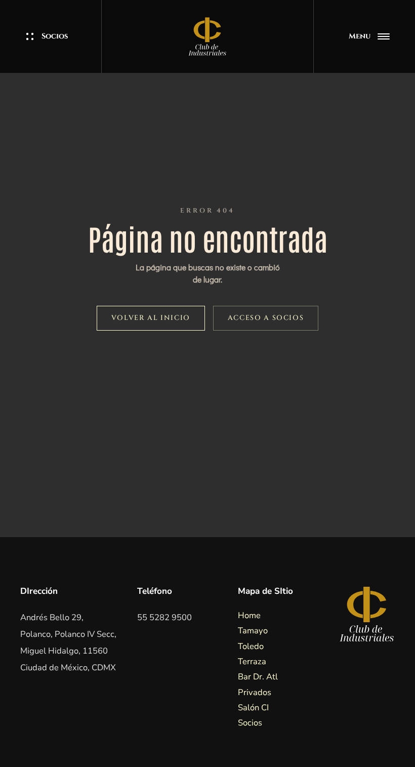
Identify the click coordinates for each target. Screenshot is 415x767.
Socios (55, 37)
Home (249, 615)
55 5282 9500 (164, 617)
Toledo (251, 646)
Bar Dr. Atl (258, 676)
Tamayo (253, 630)
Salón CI (253, 707)
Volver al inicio (150, 317)
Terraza (252, 661)
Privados (254, 692)
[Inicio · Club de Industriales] (207, 36)
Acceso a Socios (266, 317)
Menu (359, 36)
